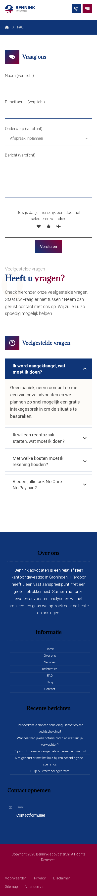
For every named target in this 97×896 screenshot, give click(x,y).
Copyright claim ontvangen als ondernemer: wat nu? (49, 751)
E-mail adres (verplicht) (25, 102)
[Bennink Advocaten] (21, 9)
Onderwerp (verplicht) (23, 128)
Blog (50, 682)
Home (50, 649)
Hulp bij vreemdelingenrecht (49, 771)
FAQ (50, 675)
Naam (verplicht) (19, 75)
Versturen (48, 246)
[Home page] (7, 27)
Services (50, 662)
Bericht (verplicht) (20, 155)
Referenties (49, 669)
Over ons (50, 655)
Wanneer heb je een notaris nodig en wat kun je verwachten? (50, 741)
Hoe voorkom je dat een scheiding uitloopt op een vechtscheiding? (49, 728)
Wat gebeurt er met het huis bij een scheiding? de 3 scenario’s (49, 761)
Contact (49, 689)
